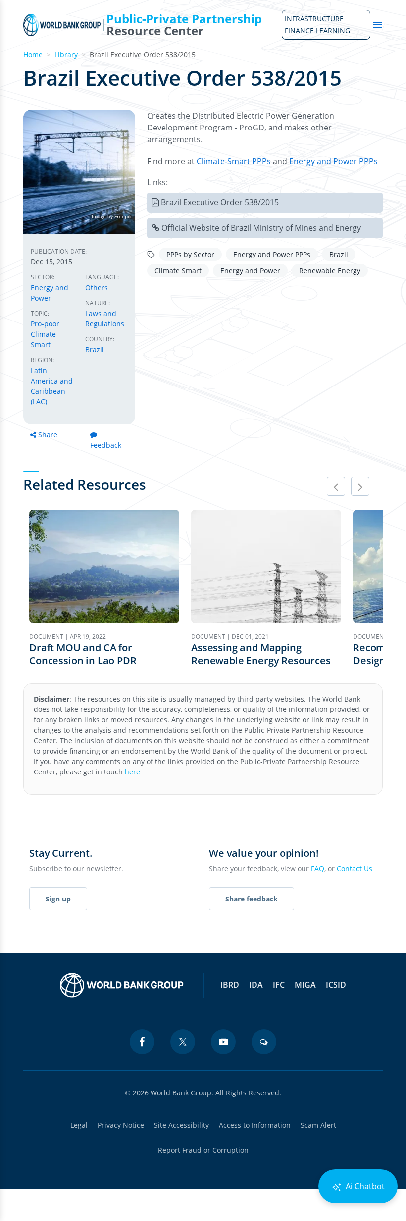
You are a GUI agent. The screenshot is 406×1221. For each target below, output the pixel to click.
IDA (256, 984)
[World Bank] (122, 985)
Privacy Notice (121, 1125)
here (132, 771)
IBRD (229, 984)
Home (33, 54)
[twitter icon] (182, 1041)
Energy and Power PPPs (333, 161)
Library (66, 54)
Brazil (94, 349)
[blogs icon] (264, 1041)
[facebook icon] (142, 1041)
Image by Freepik (112, 216)
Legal (79, 1125)
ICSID (336, 984)
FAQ (317, 868)
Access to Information (255, 1125)
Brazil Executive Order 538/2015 (220, 202)
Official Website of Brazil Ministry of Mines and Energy (261, 227)
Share (47, 434)
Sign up (58, 898)
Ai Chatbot (364, 1186)
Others (96, 287)
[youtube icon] (223, 1041)
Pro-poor (45, 323)
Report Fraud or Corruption (203, 1150)
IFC (279, 984)
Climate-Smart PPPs (234, 161)
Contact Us (354, 868)
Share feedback (251, 898)
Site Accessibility (181, 1125)
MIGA (305, 984)
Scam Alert (318, 1125)
